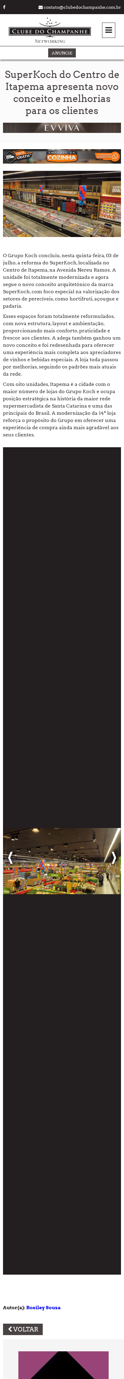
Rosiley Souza (43, 1307)
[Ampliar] (62, 861)
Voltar (25, 1329)
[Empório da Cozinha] (62, 162)
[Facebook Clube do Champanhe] (4, 7)
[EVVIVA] (62, 131)
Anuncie (62, 53)
